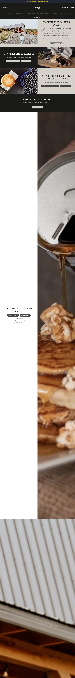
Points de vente (37, 17)
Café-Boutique (18, 14)
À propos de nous (65, 14)
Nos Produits (7, 14)
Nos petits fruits (30, 14)
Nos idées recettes (42, 14)
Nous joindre (54, 14)
